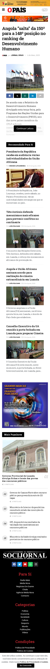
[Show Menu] (3, 9)
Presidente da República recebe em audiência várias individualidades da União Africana (23, 157)
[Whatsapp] (30, 564)
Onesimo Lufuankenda (17, 166)
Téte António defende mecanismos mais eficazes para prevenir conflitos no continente (22, 217)
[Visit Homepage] (17, 9)
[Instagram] (35, 564)
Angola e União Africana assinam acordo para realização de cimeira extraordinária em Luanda (22, 274)
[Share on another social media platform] (40, 95)
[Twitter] (19, 564)
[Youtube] (25, 564)
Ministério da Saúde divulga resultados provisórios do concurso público (28, 538)
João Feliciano (14, 226)
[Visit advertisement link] (25, 21)
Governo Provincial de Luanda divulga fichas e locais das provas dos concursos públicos (20, 478)
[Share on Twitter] (17, 95)
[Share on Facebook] (9, 95)
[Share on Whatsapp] (25, 95)
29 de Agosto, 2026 (34, 166)
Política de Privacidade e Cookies (34, 662)
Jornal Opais (17, 55)
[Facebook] (14, 564)
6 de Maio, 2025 (33, 55)
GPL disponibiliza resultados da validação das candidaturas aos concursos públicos (25, 525)
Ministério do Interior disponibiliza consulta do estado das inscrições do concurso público (27, 510)
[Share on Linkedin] (32, 95)
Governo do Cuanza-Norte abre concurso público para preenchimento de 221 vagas (28, 495)
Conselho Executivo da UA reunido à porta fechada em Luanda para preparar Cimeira (24, 330)
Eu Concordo (26, 665)
